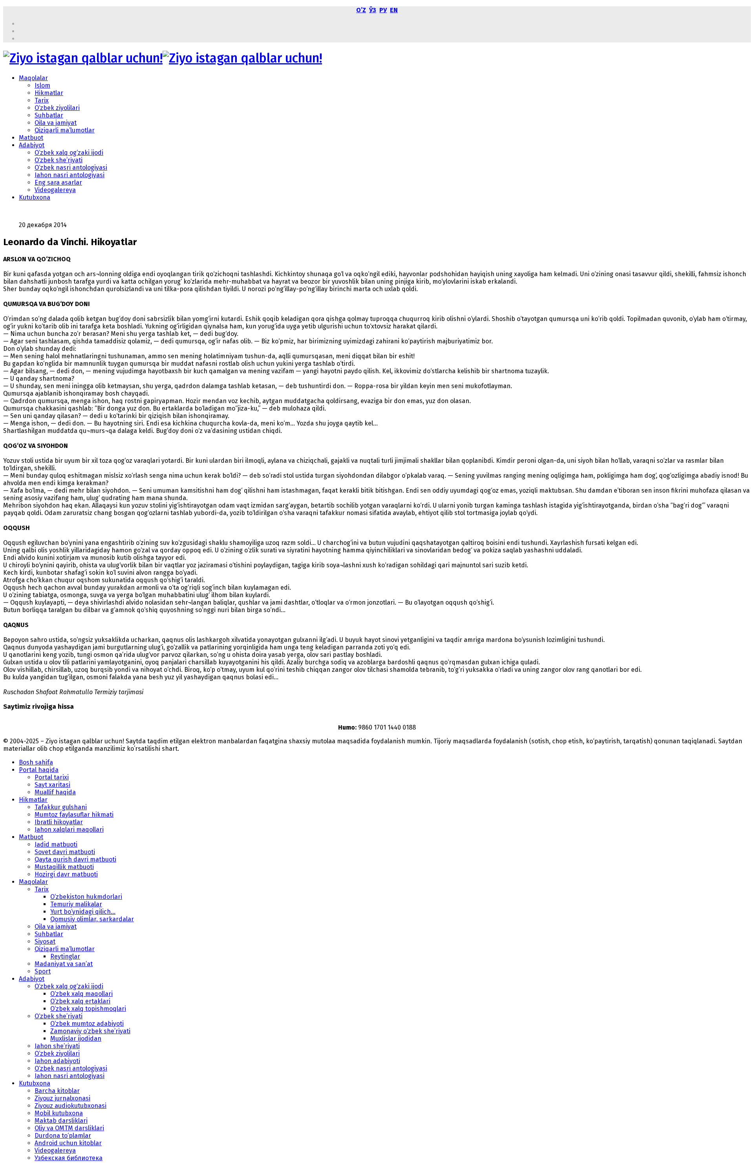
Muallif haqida (55, 792)
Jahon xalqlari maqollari (69, 829)
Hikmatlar (49, 93)
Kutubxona (34, 197)
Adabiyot (31, 145)
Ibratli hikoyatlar (59, 822)
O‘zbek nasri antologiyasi (71, 167)
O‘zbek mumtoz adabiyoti (87, 1023)
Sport (43, 971)
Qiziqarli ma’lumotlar (65, 130)
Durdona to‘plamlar (63, 1135)
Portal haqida (39, 770)
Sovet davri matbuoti (65, 852)
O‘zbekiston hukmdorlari (86, 896)
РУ (383, 10)
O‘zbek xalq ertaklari (80, 1001)
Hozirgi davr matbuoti (66, 874)
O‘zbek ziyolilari (57, 108)
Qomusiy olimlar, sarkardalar (92, 919)
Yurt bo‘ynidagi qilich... (82, 911)
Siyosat (45, 941)
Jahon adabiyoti (57, 1061)
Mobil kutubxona (59, 1113)
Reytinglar (65, 956)
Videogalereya (55, 190)
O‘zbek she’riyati (58, 160)
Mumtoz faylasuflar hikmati (74, 814)
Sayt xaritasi (52, 784)
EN (394, 10)
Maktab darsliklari (61, 1120)
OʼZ (361, 10)
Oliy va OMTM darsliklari (69, 1128)
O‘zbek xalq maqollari (81, 993)
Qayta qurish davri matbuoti (75, 859)
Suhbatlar (49, 115)
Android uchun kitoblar (68, 1143)
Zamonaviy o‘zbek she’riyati (90, 1031)
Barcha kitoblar (57, 1091)
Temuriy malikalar (76, 904)
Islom (42, 85)
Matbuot (31, 137)
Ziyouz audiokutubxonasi (70, 1105)
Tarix (42, 100)
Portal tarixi (52, 777)
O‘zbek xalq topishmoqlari (88, 1008)
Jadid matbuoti (56, 844)
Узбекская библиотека (68, 1158)
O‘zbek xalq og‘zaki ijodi (69, 152)
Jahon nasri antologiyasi (69, 175)
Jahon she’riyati (57, 1046)
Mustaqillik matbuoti (64, 867)
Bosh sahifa (36, 762)
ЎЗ (372, 10)
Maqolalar (33, 78)
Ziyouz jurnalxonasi (62, 1098)
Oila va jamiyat (56, 123)
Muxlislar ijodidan (75, 1038)
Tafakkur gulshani (61, 807)
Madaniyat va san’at (64, 964)
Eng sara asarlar (58, 182)
